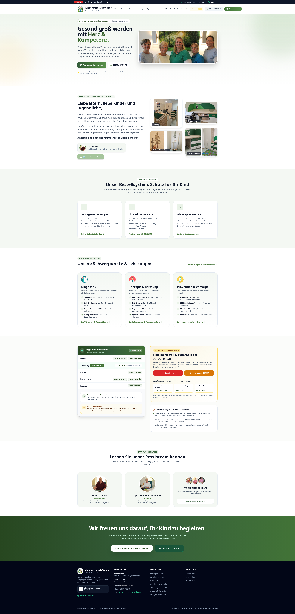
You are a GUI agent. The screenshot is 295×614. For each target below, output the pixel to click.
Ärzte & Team (155, 580)
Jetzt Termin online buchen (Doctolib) (132, 548)
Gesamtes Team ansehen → (195, 501)
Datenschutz (191, 577)
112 (90, 2)
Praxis (123, 9)
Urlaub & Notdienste (158, 591)
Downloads (174, 9)
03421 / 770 (179, 390)
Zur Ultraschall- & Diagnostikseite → (95, 322)
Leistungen (140, 9)
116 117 (105, 2)
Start (116, 9)
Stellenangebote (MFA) (158, 587)
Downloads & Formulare (159, 584)
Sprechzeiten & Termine (159, 577)
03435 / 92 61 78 (215, 2)
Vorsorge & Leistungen (158, 574)
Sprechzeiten (152, 9)
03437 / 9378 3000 (161, 390)
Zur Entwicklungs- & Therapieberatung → (145, 322)
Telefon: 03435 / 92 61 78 (169, 548)
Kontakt (163, 9)
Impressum (190, 574)
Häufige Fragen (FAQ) (158, 594)
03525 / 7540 (200, 390)
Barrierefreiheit (192, 580)
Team (131, 9)
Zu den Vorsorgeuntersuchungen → (191, 322)
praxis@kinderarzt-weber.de (130, 592)
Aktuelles (185, 9)
